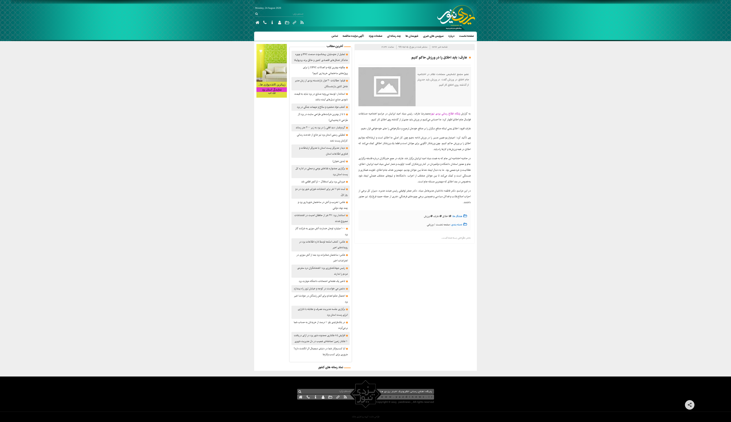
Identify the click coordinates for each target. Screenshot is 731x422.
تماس (334, 36)
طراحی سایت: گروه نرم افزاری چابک (365, 417)
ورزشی (430, 224)
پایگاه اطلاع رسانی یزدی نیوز (445, 113)
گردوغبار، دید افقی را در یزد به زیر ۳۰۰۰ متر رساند (320, 127)
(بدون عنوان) (339, 161)
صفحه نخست (466, 36)
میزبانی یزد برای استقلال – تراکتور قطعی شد (323, 181)
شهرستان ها (411, 36)
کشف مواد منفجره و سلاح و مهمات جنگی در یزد (321, 107)
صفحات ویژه (375, 36)
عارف (436, 216)
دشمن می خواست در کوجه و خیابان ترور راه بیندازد (319, 288)
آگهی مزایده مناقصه (353, 36)
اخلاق (445, 216)
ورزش (427, 216)
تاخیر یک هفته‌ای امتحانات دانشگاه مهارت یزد (322, 281)
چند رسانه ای (394, 36)
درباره (451, 36)
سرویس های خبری (433, 36)
